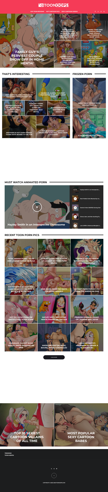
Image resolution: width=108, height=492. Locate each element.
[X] (98, 11)
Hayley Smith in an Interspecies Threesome (36, 224)
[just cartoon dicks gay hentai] (54, 399)
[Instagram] (101, 11)
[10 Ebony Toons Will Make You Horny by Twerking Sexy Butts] (36, 108)
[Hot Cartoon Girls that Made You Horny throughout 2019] (19, 89)
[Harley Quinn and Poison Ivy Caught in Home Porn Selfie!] (54, 253)
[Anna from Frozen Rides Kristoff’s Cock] (89, 93)
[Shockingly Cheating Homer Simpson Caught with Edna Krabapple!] (94, 54)
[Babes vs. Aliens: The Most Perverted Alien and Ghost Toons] (53, 89)
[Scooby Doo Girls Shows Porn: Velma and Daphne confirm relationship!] (67, 54)
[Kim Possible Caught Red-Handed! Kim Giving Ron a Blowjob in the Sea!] (21, 281)
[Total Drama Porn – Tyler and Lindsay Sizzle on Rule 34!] (21, 253)
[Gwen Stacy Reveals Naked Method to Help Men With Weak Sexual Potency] (67, 27)
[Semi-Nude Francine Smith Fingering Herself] (54, 281)
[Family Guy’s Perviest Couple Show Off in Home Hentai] (27, 41)
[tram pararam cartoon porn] (17, 386)
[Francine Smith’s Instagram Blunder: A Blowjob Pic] (87, 337)
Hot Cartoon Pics (53, 11)
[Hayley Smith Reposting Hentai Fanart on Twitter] (54, 309)
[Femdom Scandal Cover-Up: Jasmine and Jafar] (87, 309)
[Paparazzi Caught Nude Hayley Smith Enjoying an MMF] (21, 337)
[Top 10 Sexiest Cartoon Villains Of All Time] (27, 425)
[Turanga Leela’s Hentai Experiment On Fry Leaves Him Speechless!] (87, 253)
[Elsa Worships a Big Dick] (89, 123)
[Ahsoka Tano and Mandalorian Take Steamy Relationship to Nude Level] (94, 27)
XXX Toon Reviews (37, 11)
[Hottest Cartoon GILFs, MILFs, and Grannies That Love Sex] (13, 108)
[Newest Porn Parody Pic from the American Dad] (87, 281)
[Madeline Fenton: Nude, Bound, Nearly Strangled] (54, 337)
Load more (54, 357)
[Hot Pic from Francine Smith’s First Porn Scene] (21, 309)
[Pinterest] (56, 468)
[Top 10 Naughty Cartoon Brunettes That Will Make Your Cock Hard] (53, 127)
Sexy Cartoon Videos (70, 11)
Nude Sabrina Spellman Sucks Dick (80, 454)
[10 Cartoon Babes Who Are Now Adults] (59, 108)
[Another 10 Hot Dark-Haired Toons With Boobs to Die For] (19, 127)
